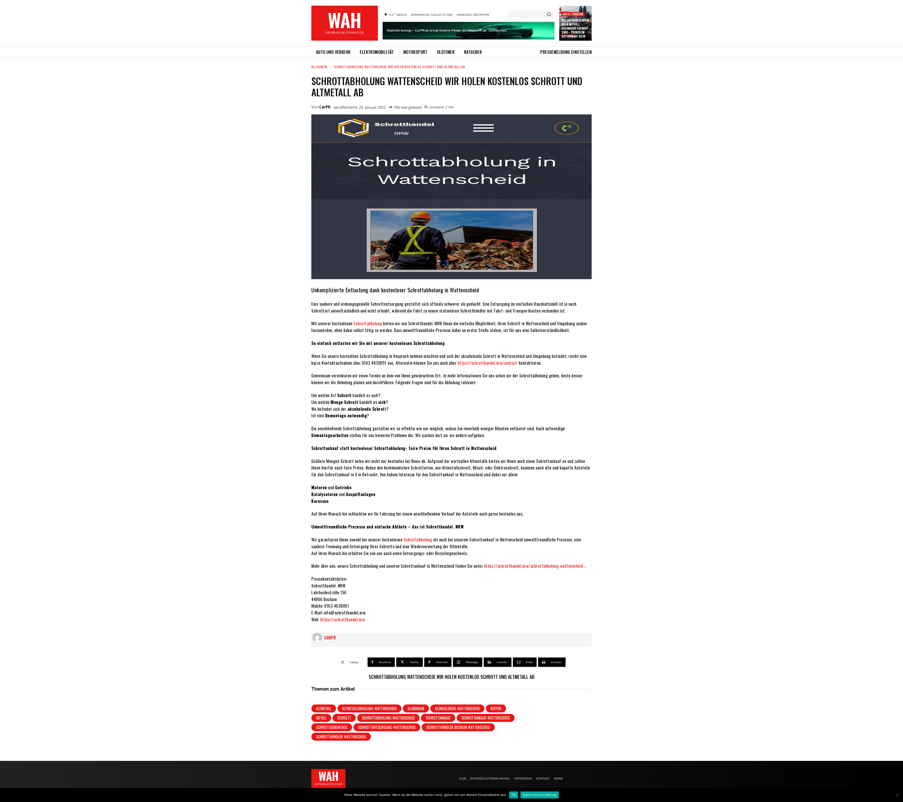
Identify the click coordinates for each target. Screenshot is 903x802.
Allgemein (319, 66)
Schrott (344, 718)
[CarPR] (318, 637)
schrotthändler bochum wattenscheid (458, 727)
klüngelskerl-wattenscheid (457, 708)
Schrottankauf (438, 718)
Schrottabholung (367, 323)
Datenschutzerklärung (539, 795)
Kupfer (496, 708)
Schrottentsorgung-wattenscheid (387, 727)
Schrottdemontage (331, 727)
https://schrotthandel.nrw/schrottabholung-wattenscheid (533, 566)
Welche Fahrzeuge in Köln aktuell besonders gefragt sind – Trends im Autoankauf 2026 (575, 28)
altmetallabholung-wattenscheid (369, 708)
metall (321, 718)
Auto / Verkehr (573, 14)
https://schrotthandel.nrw (342, 619)
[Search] (548, 14)
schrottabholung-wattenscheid (388, 718)
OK (513, 795)
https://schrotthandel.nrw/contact (488, 363)
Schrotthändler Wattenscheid (341, 736)
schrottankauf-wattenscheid (485, 718)
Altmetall (323, 708)
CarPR (324, 107)
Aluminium (416, 708)
